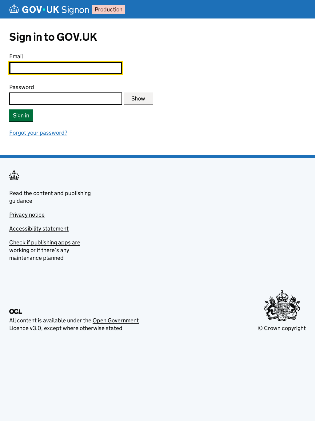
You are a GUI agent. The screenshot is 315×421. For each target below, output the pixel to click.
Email (16, 56)
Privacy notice (27, 214)
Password (21, 87)
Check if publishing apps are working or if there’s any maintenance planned (44, 250)
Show (138, 98)
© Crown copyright (282, 328)
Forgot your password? (38, 132)
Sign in (21, 115)
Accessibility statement (39, 228)
